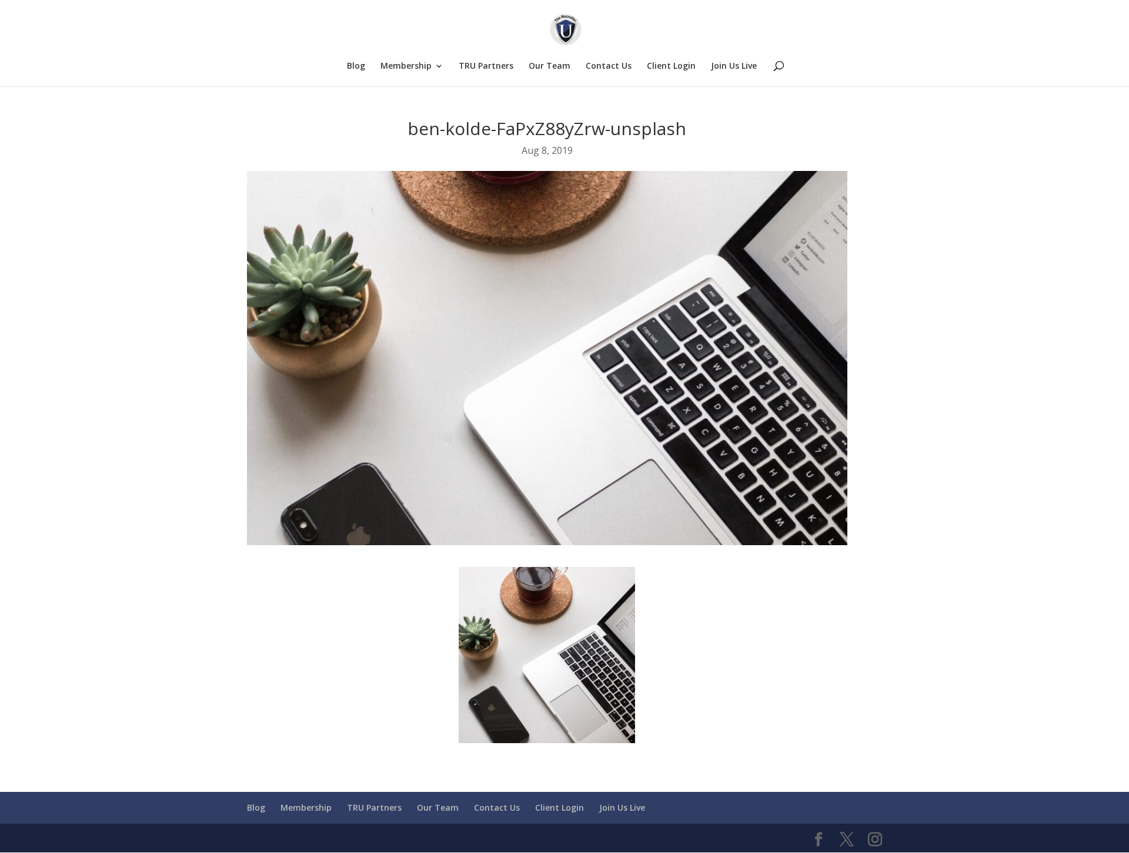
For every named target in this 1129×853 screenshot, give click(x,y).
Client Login (671, 66)
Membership (406, 66)
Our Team (549, 66)
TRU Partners (486, 66)
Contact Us (609, 66)
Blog (356, 66)
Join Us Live (734, 66)
